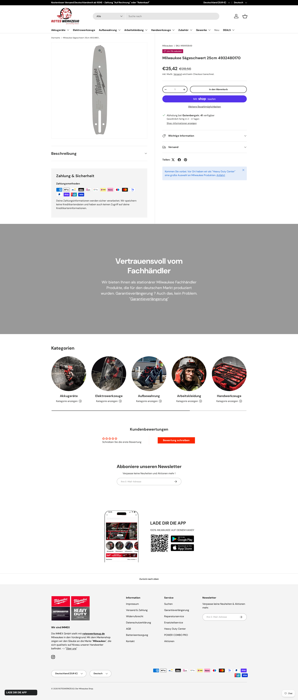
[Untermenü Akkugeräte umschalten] (68, 30)
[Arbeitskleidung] (189, 373)
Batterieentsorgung (137, 635)
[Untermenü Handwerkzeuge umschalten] (173, 30)
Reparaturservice (174, 616)
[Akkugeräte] (68, 373)
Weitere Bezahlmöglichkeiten (204, 106)
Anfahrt (221, 175)
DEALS (227, 30)
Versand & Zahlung (137, 610)
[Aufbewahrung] (149, 373)
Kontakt (130, 641)
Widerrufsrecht (134, 616)
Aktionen (169, 641)
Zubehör (183, 30)
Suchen (168, 604)
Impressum (132, 604)
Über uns (71, 648)
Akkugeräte (58, 30)
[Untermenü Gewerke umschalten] (209, 30)
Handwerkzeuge (161, 30)
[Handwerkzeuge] (229, 373)
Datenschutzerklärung (138, 622)
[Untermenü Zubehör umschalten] (191, 30)
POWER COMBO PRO (176, 635)
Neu (216, 30)
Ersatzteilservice (173, 622)
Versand (178, 74)
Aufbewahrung (108, 30)
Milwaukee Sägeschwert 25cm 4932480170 (81, 38)
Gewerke (201, 30)
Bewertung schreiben (176, 440)
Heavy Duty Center (175, 628)
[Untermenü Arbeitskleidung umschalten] (146, 30)
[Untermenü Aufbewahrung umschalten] (119, 30)
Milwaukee (167, 45)
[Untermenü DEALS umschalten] (233, 30)
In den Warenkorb (218, 89)
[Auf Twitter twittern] (173, 160)
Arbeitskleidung (134, 30)
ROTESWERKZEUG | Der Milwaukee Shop (75, 688)
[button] (245, 16)
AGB (128, 628)
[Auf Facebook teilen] (179, 160)
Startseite (55, 38)
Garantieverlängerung (149, 298)
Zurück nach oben (149, 579)
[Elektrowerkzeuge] (108, 373)
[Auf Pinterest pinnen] (185, 160)
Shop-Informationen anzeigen (182, 123)
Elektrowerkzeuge (84, 30)
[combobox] (156, 16)
